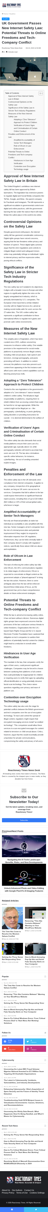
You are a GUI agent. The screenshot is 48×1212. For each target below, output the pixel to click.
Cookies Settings (37, 1193)
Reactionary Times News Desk (12, 48)
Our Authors (17, 1190)
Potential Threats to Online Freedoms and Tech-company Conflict (20, 155)
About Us (6, 1190)
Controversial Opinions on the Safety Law (20, 103)
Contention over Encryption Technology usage (25, 167)
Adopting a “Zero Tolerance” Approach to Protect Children (25, 120)
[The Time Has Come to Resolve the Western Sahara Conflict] (12, 918)
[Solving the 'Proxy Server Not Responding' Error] (12, 949)
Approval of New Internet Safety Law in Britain (21, 97)
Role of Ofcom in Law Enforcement (22, 147)
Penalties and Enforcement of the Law (21, 135)
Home (5, 14)
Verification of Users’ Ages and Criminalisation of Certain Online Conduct (25, 128)
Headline (12, 14)
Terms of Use (22, 1193)
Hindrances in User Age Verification (23, 161)
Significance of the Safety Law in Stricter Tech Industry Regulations (21, 109)
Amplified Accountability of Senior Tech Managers (24, 141)
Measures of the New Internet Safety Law (20, 115)
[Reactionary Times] (12, 5)
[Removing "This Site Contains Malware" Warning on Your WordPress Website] (35, 913)
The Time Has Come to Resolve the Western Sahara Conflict (11, 934)
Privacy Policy (8, 1193)
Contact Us (29, 1190)
